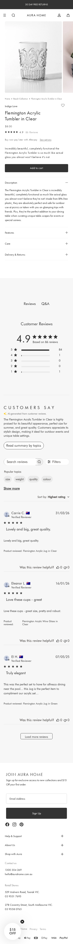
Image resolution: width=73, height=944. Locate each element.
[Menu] (4, 15)
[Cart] (68, 15)
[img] (6, 132)
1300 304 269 (13, 870)
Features (9, 232)
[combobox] (53, 497)
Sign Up (36, 813)
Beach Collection (20, 99)
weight (20, 479)
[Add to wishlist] (63, 105)
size (7, 479)
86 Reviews (32, 132)
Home (7, 99)
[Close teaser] (22, 922)
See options (45, 139)
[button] (12, 931)
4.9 (21, 132)
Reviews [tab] (30, 304)
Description (11, 182)
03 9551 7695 (13, 896)
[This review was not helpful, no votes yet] (65, 567)
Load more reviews (36, 736)
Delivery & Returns (15, 254)
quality (33, 479)
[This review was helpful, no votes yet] (57, 567)
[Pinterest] (21, 824)
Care (7, 243)
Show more (12, 488)
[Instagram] (14, 824)
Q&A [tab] (45, 304)
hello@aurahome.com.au (18, 874)
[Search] (13, 15)
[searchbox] (19, 461)
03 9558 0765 (13, 909)
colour (47, 479)
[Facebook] (7, 824)
